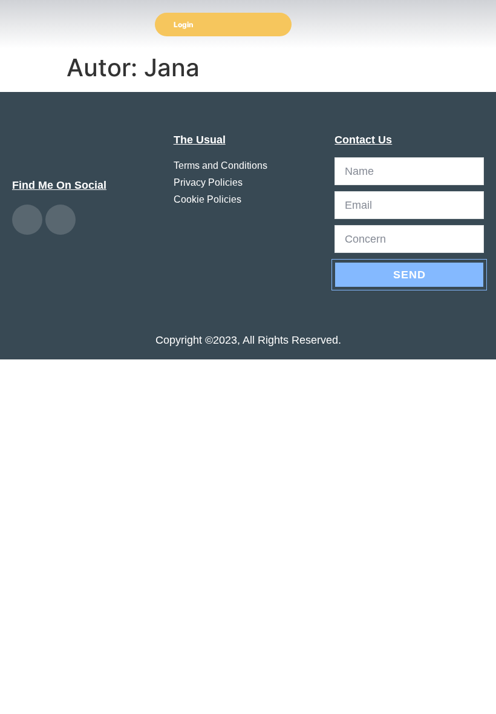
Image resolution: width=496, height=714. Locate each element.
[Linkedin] (60, 220)
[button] (478, 24)
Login (184, 24)
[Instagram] (27, 220)
